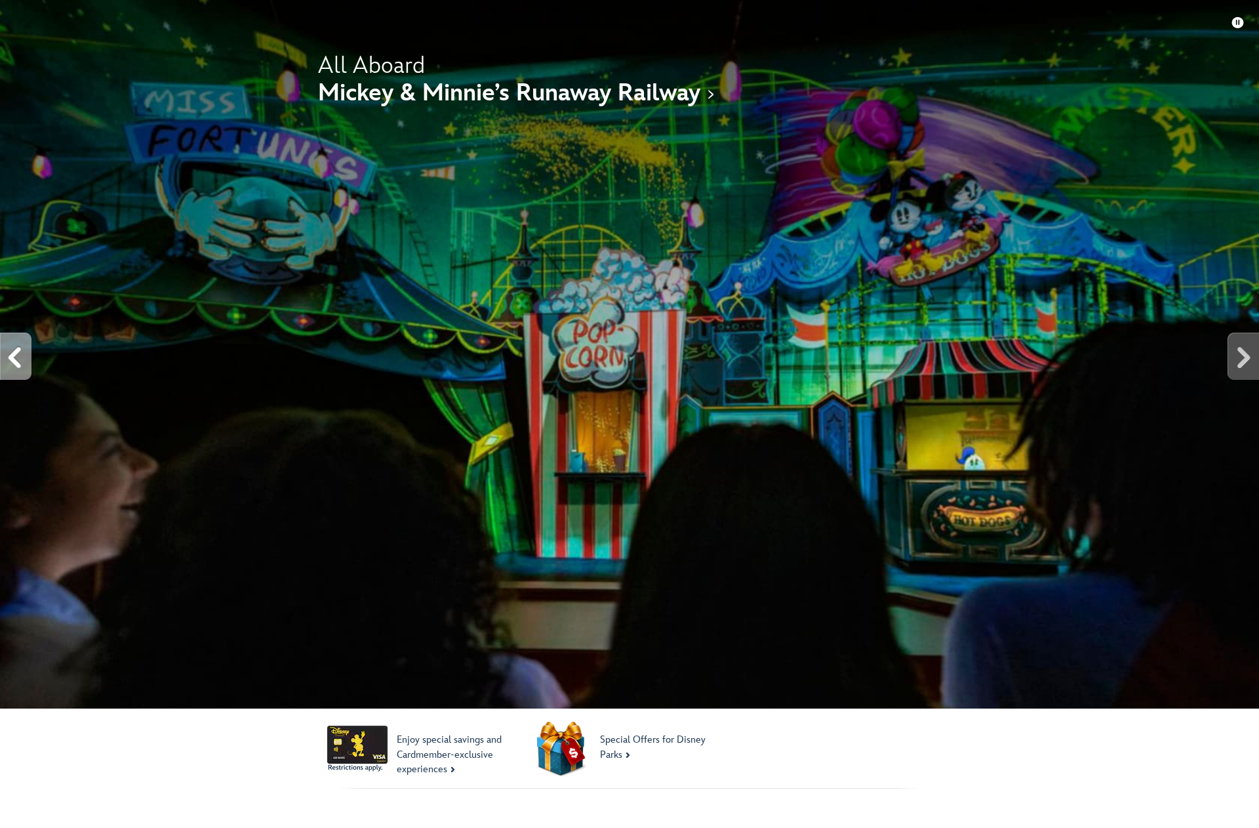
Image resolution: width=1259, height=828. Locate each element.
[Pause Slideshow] (1237, 23)
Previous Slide (16, 356)
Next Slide (1242, 356)
